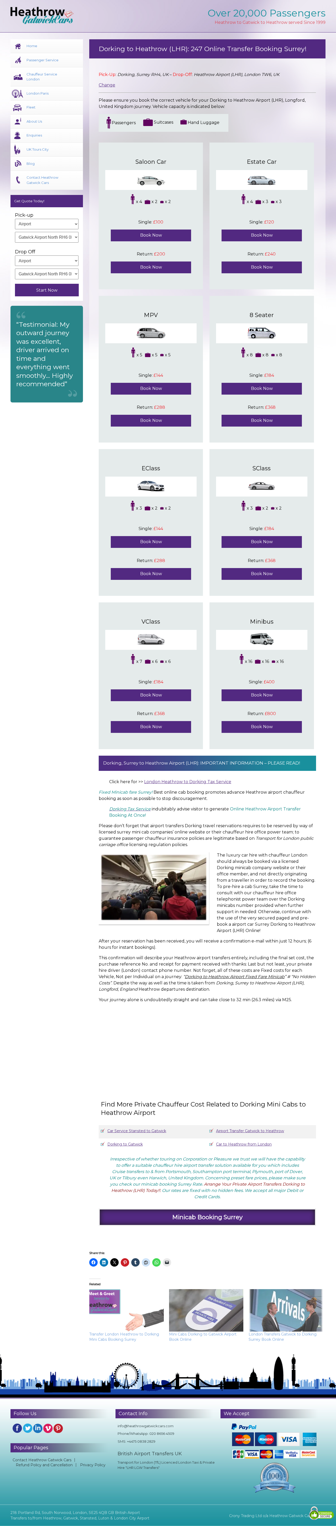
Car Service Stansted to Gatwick (136, 1131)
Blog (31, 163)
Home (32, 46)
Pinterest (58, 1428)
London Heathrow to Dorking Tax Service (187, 781)
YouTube (48, 1428)
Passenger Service (43, 60)
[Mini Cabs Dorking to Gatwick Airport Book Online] (206, 1310)
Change (107, 85)
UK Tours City (38, 149)
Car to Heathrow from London (244, 1144)
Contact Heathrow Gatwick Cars (42, 180)
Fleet (31, 107)
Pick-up (24, 215)
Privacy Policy (93, 1465)
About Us (34, 121)
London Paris (38, 93)
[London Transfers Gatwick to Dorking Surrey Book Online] (286, 1310)
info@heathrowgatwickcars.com (146, 1426)
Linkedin (38, 1428)
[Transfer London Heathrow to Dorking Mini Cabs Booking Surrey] (126, 1310)
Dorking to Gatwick (125, 1144)
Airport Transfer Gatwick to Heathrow (250, 1131)
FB (17, 1428)
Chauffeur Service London (42, 76)
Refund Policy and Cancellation (44, 1465)
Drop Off (25, 252)
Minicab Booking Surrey (207, 1217)
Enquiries (34, 135)
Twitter (27, 1428)
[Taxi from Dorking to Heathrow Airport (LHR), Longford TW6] (204, 1046)
